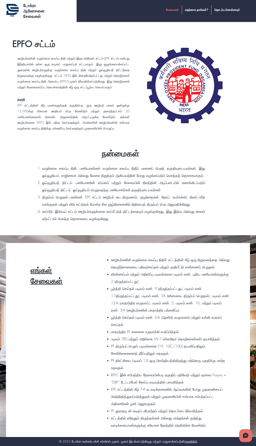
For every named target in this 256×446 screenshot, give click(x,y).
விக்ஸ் (193, 441)
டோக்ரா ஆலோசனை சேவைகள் (34, 11)
